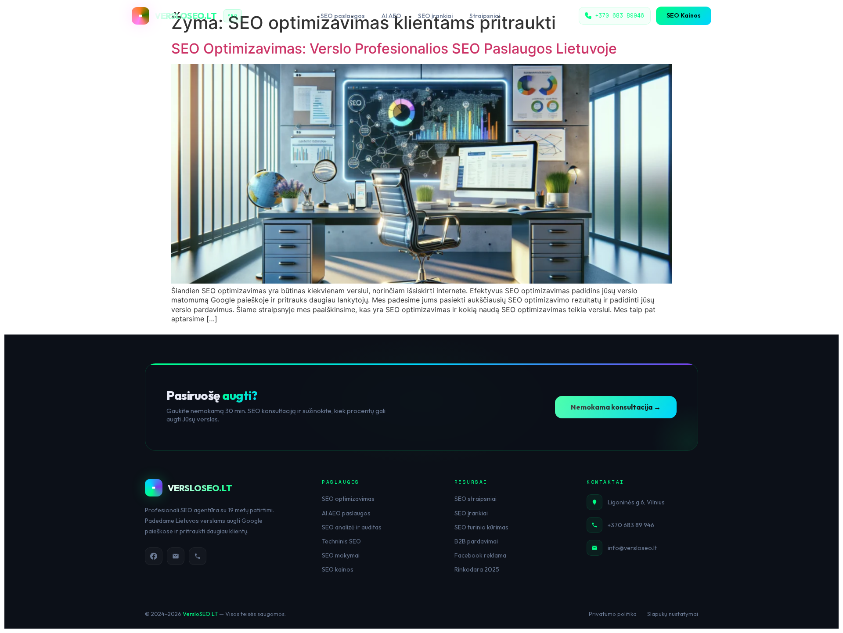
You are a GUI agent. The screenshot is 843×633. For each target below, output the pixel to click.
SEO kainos (337, 569)
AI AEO (391, 16)
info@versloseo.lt (632, 548)
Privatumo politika (613, 613)
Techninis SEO (341, 541)
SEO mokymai (341, 555)
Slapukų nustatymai (672, 613)
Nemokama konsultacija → (616, 407)
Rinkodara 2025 (476, 569)
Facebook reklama (480, 555)
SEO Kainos (683, 15)
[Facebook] (153, 556)
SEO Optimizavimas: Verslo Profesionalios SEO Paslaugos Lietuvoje (394, 48)
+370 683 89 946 (631, 525)
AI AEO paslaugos (346, 513)
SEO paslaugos (343, 16)
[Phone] (197, 556)
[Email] (175, 556)
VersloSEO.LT (200, 613)
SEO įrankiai (435, 16)
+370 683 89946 (619, 15)
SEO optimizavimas (348, 499)
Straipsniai (484, 16)
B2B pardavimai (476, 541)
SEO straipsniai (475, 499)
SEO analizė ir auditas (352, 527)
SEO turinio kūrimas (481, 527)
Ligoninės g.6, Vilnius (636, 502)
